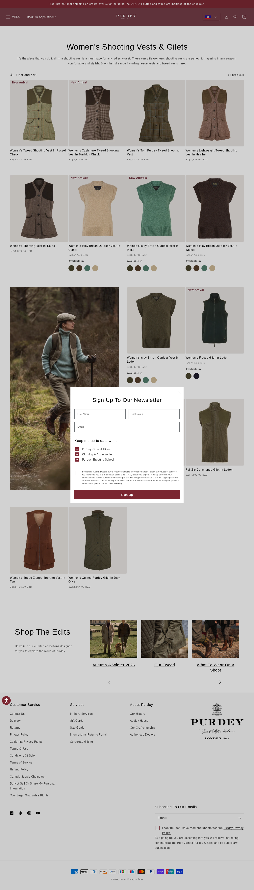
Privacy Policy (115, 483)
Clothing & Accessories (97, 454)
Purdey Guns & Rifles (96, 449)
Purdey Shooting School (98, 459)
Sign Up (127, 494)
